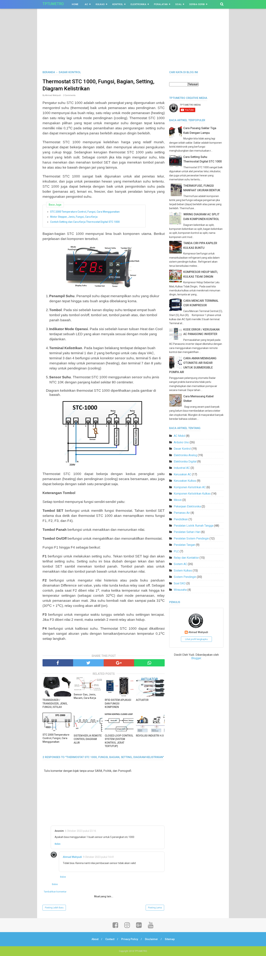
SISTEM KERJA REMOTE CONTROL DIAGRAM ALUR (88, 739)
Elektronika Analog (185, 455)
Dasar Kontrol (182, 448)
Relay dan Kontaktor (186, 557)
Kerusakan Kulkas (185, 480)
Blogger (196, 658)
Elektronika (138, 4)
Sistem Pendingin (185, 577)
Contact (109, 939)
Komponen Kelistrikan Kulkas (192, 493)
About (95, 939)
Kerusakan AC (182, 474)
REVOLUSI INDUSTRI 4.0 (150, 735)
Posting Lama (155, 907)
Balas (57, 843)
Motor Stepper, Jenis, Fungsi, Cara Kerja (74, 216)
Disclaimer (151, 939)
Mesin (178, 500)
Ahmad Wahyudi (72, 856)
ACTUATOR (142, 699)
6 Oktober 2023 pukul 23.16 (80, 830)
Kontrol (117, 4)
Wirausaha (180, 589)
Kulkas (100, 4)
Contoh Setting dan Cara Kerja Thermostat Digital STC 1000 (85, 221)
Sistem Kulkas (183, 570)
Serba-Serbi (197, 4)
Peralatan (161, 4)
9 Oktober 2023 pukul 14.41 (98, 856)
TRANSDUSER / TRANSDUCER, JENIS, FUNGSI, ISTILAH (55, 703)
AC (86, 4)
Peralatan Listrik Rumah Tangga (193, 525)
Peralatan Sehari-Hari (187, 532)
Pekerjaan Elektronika (187, 506)
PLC (176, 551)
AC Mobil (179, 436)
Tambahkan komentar (55, 891)
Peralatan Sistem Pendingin (191, 538)
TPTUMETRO (53, 4)
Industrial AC (182, 468)
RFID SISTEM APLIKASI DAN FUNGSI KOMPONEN (118, 703)
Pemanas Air (182, 512)
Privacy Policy (129, 939)
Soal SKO (180, 583)
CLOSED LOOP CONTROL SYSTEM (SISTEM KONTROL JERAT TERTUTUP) (119, 741)
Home (75, 4)
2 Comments (69, 95)
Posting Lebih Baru (54, 907)
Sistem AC (180, 564)
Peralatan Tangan (184, 545)
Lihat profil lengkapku (196, 639)
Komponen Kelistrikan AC (190, 487)
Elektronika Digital (185, 461)
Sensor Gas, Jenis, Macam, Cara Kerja (85, 696)
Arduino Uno (181, 442)
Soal (178, 4)
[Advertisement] (133, 43)
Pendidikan (181, 519)
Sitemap (170, 939)
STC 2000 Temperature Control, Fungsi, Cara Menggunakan (85, 211)
